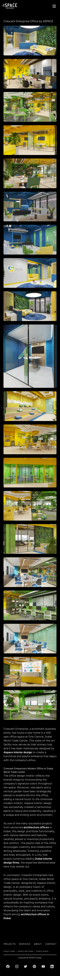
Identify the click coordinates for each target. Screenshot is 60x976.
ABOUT (38, 943)
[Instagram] (16, 966)
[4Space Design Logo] (9, 6)
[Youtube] (43, 966)
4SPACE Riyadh (42, 951)
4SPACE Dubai (9, 951)
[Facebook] (7, 966)
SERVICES (24, 943)
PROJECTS (9, 943)
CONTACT (51, 943)
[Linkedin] (52, 966)
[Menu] (54, 6)
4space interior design (17, 752)
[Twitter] (25, 966)
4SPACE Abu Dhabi (25, 951)
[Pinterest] (34, 966)
